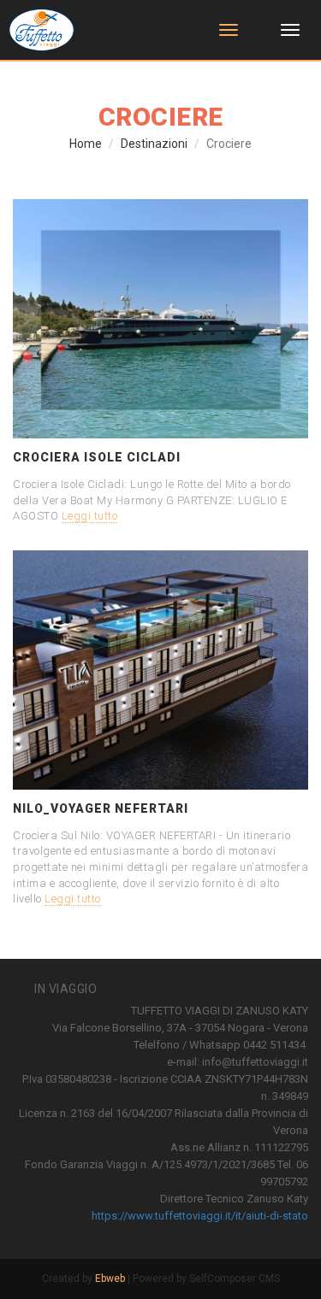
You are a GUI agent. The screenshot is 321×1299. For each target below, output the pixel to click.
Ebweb (110, 1278)
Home (85, 143)
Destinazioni (154, 143)
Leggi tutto (90, 515)
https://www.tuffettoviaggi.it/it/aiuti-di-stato (200, 1215)
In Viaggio (65, 989)
